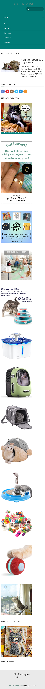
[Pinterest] (7, 91)
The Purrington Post (22, 3)
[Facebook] (3, 91)
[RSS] (25, 91)
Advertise (7, 37)
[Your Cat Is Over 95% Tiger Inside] (10, 65)
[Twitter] (16, 91)
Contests (7, 42)
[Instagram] (12, 91)
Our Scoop (7, 33)
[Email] (21, 91)
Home (6, 24)
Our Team (7, 28)
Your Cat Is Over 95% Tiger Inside (32, 61)
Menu (5, 17)
